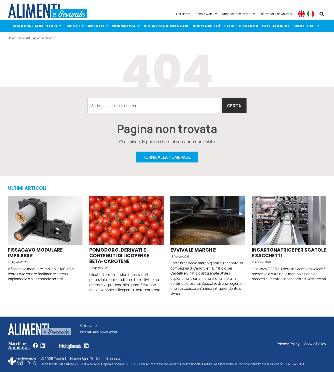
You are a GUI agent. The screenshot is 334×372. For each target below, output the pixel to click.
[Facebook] (35, 345)
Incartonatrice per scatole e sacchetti (289, 253)
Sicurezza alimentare (166, 26)
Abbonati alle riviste (236, 14)
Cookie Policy (315, 344)
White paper (306, 26)
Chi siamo (183, 14)
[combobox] (153, 105)
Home (11, 38)
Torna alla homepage (167, 157)
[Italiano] (310, 13)
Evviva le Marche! (193, 250)
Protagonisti (276, 26)
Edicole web (203, 14)
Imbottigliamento (84, 26)
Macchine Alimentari (35, 26)
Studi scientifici (241, 26)
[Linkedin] (42, 345)
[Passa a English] (301, 13)
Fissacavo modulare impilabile (35, 253)
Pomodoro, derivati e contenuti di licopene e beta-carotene (119, 256)
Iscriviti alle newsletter (276, 14)
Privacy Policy (288, 344)
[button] (321, 14)
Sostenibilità (207, 26)
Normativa (124, 26)
